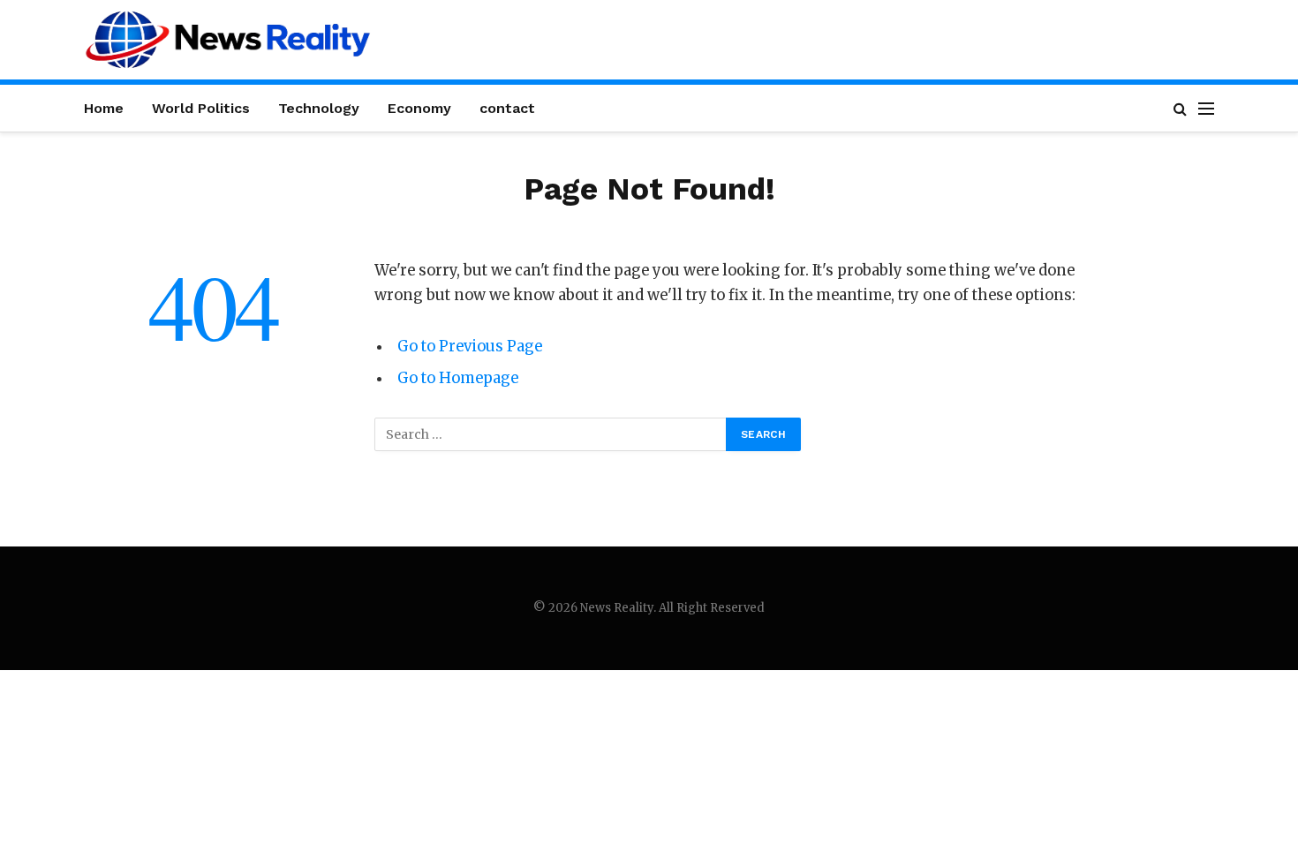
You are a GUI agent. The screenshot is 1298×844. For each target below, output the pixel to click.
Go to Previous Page (469, 346)
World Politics (201, 108)
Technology (318, 108)
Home (104, 108)
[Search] (1180, 108)
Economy (419, 108)
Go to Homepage (457, 378)
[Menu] (1206, 108)
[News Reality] (228, 39)
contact (507, 108)
